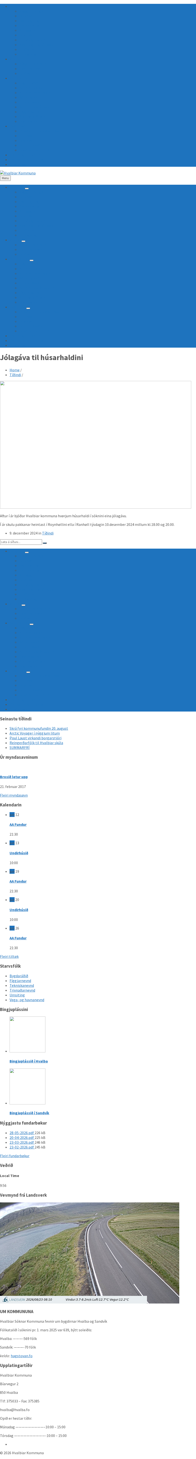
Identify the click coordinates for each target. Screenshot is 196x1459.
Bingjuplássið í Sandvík (29, 1112)
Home (15, 370)
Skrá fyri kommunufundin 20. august (39, 728)
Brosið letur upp (14, 776)
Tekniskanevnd (22, 985)
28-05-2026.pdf (22, 1132)
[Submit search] (45, 543)
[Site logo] (18, 173)
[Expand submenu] (27, 188)
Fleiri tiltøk (9, 956)
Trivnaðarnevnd (22, 990)
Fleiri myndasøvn (14, 795)
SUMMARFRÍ (20, 747)
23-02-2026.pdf (22, 1147)
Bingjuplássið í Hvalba (29, 1061)
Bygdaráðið (19, 975)
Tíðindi (15, 374)
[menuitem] (17, 6)
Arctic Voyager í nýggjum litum (35, 733)
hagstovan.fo (22, 1355)
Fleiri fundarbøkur (14, 1155)
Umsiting (17, 995)
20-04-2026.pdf (22, 1137)
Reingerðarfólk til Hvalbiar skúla (36, 742)
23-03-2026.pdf (22, 1142)
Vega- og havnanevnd (27, 999)
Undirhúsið (19, 852)
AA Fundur (18, 824)
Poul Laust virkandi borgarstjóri (35, 737)
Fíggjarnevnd (20, 980)
